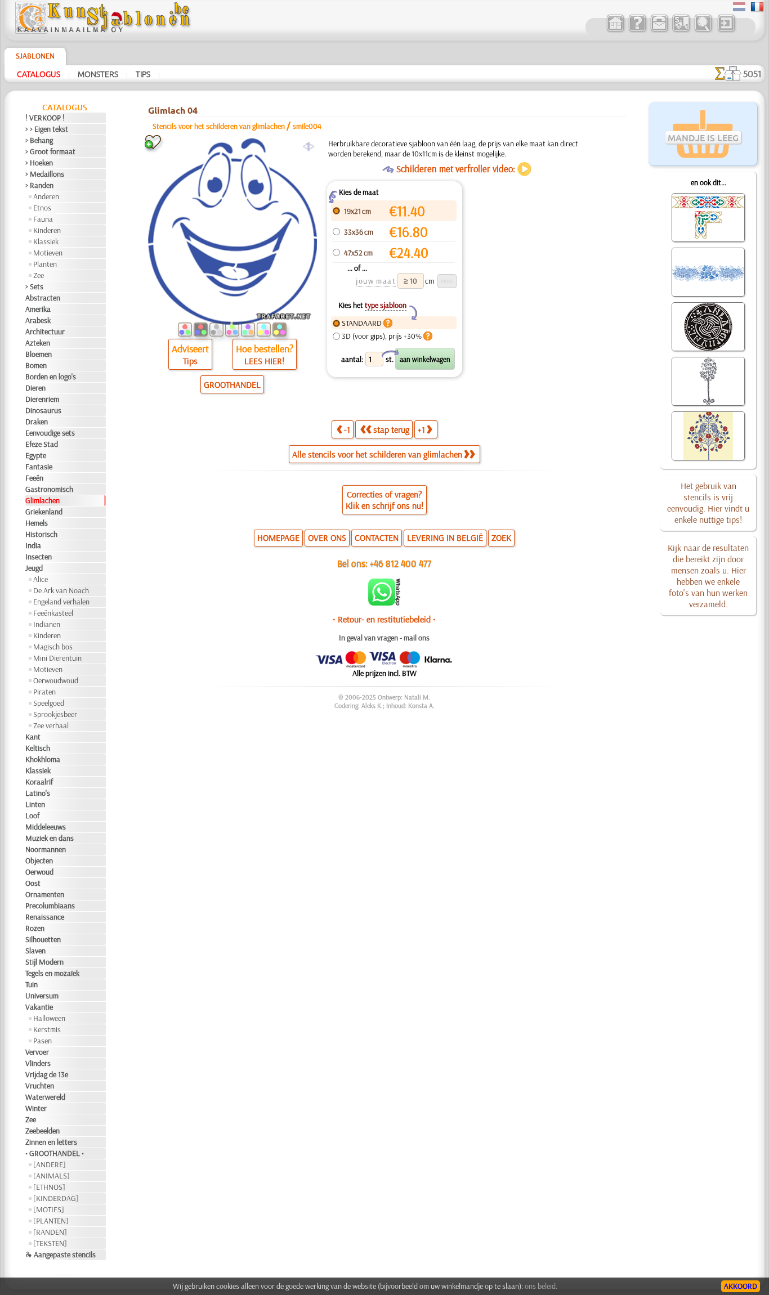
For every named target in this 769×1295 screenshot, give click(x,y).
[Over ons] (637, 30)
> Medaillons (44, 174)
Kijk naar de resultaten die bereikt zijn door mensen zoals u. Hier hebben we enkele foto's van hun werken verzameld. (708, 576)
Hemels (36, 523)
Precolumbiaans (50, 905)
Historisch (41, 534)
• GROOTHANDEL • (54, 1153)
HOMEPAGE (278, 537)
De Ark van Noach (61, 590)
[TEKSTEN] (50, 1243)
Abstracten (42, 298)
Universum (42, 996)
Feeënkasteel (53, 613)
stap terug (391, 429)
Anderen (46, 196)
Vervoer (37, 1052)
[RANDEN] (50, 1232)
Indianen (46, 624)
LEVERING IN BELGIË (445, 537)
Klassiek (46, 241)
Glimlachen (42, 500)
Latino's (37, 793)
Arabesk (38, 320)
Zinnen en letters (51, 1142)
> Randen (39, 185)
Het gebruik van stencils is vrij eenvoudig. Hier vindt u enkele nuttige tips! (708, 502)
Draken (36, 421)
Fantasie (38, 466)
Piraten (44, 692)
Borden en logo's (50, 376)
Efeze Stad (41, 444)
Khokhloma (42, 759)
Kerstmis (47, 1029)
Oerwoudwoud (55, 680)
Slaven (35, 951)
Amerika (38, 309)
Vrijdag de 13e (46, 1074)
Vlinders (38, 1063)
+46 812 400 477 (400, 563)
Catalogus (38, 73)
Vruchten (39, 1086)
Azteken (37, 343)
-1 (347, 429)
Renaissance (44, 917)
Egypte (35, 455)
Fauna (43, 219)
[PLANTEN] (51, 1221)
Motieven (47, 253)
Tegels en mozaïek (52, 973)
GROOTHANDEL (232, 384)
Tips (143, 73)
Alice (40, 579)
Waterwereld (45, 1097)
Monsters (98, 73)
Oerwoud (39, 872)
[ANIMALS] (51, 1176)
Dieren (35, 388)
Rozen (34, 928)
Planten (45, 264)
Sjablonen (35, 56)
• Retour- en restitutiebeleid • (384, 619)
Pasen (42, 1041)
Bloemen (38, 354)
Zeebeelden (42, 1131)
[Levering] (681, 30)
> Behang (39, 140)
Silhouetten (43, 939)
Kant (33, 737)
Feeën (34, 478)
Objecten (39, 860)
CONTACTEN (377, 537)
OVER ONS (327, 537)
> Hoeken (39, 163)
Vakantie (39, 1007)
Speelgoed (48, 703)
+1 (421, 429)
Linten (35, 804)
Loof (32, 815)
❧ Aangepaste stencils (60, 1254)
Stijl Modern (44, 962)
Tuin (31, 984)
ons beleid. (541, 1286)
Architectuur (45, 331)
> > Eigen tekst (46, 129)
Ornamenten (44, 894)
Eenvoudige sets (50, 433)
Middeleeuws (45, 827)
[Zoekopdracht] (703, 30)
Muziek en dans (49, 838)
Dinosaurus (43, 410)
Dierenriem (42, 399)
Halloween (49, 1018)
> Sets (34, 286)
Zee (38, 275)
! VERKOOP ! (45, 118)
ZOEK (501, 537)
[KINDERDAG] (56, 1198)
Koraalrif (39, 782)
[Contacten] (659, 30)
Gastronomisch (49, 489)
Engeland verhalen (61, 602)
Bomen (36, 365)
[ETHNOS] (49, 1187)
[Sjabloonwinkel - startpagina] (102, 31)
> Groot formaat (50, 151)
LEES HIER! (264, 360)
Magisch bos (53, 647)
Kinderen (47, 230)
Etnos (42, 208)
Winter (36, 1108)
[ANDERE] (49, 1164)
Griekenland (43, 512)
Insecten (38, 557)
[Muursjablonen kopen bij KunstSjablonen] (615, 30)
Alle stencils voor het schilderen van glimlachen (377, 454)
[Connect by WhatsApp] (384, 603)
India (33, 545)
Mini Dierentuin (57, 658)
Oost (33, 883)
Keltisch (37, 748)
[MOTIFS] (48, 1209)
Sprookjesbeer (55, 714)
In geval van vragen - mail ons (384, 638)
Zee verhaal (51, 725)
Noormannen (45, 849)
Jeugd (34, 568)
